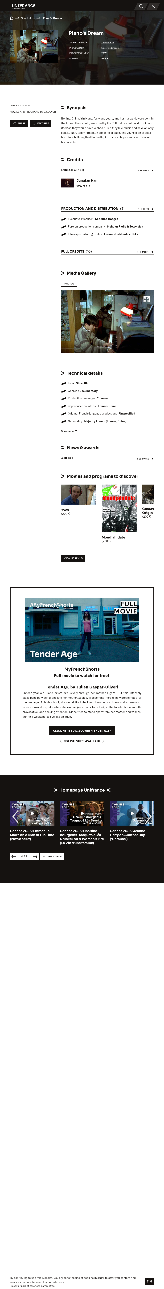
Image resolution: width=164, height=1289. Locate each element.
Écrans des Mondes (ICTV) (121, 234)
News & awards (20, 105)
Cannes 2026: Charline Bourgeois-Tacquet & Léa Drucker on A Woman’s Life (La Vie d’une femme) (32, 837)
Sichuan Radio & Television (125, 226)
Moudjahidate (113, 537)
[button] (147, 300)
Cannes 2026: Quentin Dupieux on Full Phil (128, 833)
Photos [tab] (69, 283)
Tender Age (57, 687)
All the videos (52, 856)
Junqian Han (107, 42)
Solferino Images (110, 47)
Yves (65, 510)
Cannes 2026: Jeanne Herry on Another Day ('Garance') (77, 835)
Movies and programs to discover (33, 111)
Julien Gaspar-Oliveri (97, 687)
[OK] (149, 1281)
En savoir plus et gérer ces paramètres (32, 1285)
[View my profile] (153, 6)
